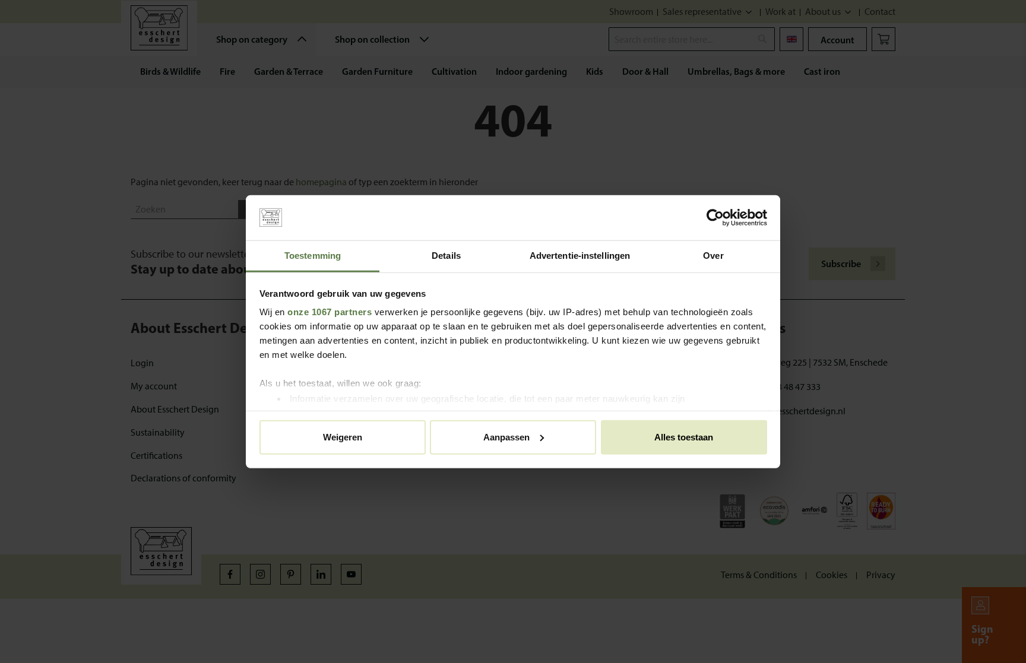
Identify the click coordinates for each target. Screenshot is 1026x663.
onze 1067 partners (329, 312)
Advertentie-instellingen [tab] (580, 255)
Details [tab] (446, 255)
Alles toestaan (683, 437)
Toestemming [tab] (312, 255)
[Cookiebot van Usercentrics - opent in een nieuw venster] (715, 218)
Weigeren (342, 437)
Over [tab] (713, 255)
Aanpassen (506, 437)
